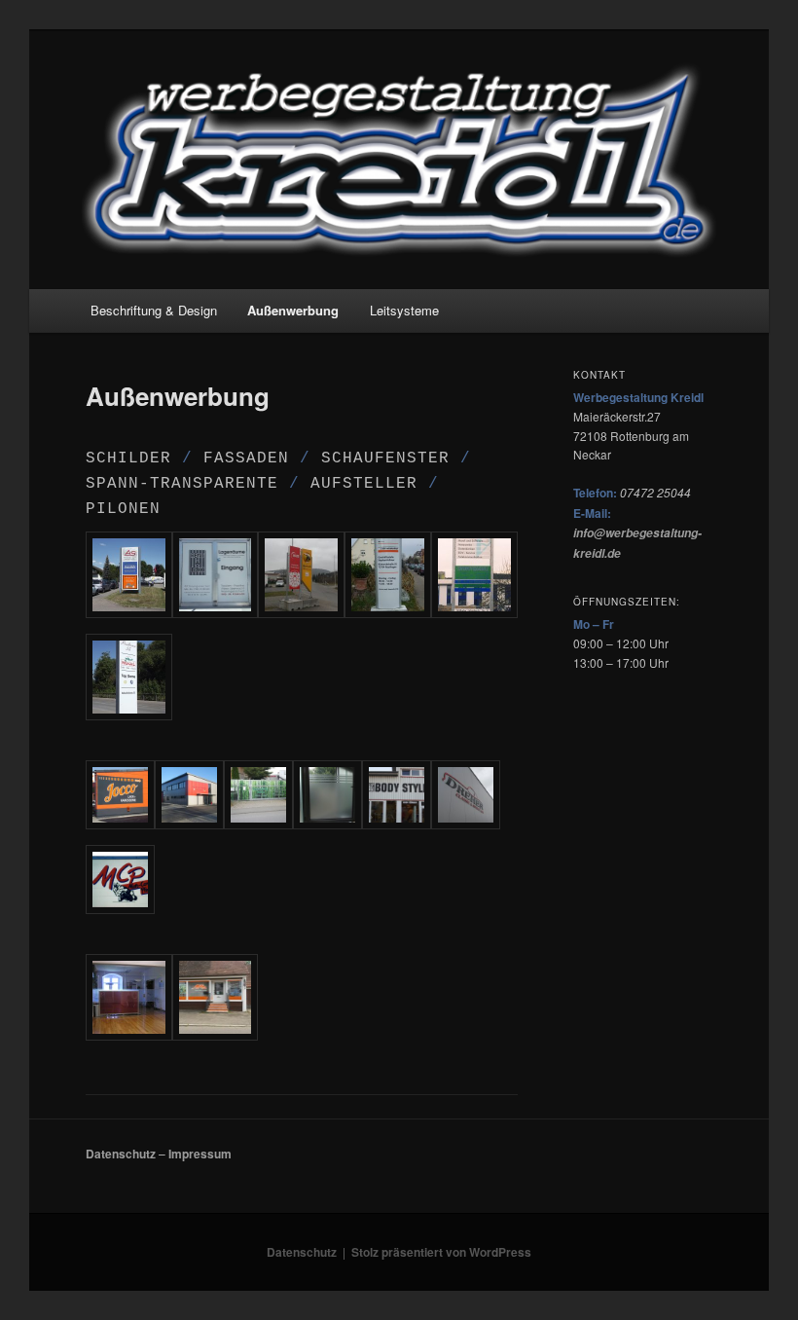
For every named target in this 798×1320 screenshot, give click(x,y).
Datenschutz (121, 1153)
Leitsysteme (404, 310)
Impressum (200, 1153)
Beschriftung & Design (154, 310)
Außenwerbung (293, 310)
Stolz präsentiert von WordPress (441, 1252)
